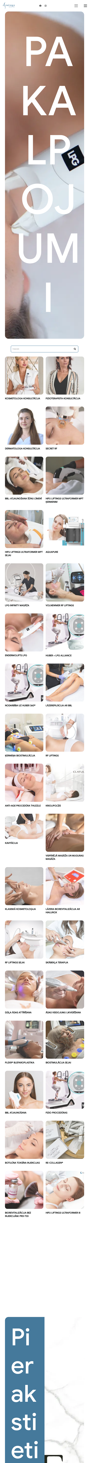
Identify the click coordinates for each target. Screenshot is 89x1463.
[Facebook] (40, 6)
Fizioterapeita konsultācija (63, 398)
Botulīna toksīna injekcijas (22, 1162)
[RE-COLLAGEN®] (65, 1140)
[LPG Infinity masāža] (24, 582)
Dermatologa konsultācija (22, 448)
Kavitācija (11, 843)
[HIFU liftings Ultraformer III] (65, 1190)
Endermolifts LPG (16, 655)
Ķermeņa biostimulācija (20, 755)
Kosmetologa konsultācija (22, 398)
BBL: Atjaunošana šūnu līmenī (23, 498)
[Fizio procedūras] (65, 1090)
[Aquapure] (65, 529)
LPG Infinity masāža (17, 605)
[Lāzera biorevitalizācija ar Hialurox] (65, 886)
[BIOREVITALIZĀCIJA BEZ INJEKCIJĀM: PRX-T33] (24, 1190)
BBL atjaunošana (15, 1112)
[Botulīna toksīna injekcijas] (24, 1140)
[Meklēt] (75, 349)
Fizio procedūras (56, 1112)
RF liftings (52, 755)
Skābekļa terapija (57, 962)
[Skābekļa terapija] (65, 939)
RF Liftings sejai (15, 962)
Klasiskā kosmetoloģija (20, 909)
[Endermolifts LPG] (24, 632)
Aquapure (52, 552)
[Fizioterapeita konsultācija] (65, 376)
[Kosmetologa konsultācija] (24, 376)
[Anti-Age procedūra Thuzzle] (24, 783)
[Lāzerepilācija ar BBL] (65, 683)
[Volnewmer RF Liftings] (65, 582)
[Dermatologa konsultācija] (24, 426)
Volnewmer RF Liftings (60, 605)
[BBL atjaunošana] (24, 1090)
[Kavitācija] (24, 826)
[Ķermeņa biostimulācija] (24, 733)
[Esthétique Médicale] (9, 5)
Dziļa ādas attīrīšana (18, 1012)
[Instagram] (46, 6)
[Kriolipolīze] (65, 783)
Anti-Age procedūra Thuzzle (23, 805)
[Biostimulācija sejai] (65, 1040)
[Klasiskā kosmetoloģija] (24, 886)
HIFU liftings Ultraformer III (63, 1212)
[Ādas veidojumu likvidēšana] (65, 990)
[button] (76, 5)
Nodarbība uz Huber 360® (20, 705)
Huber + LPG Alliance (59, 655)
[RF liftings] (65, 733)
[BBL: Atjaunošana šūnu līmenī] (24, 476)
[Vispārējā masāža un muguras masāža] (65, 833)
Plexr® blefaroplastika (19, 1062)
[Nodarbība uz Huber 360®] (24, 683)
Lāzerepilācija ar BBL (59, 705)
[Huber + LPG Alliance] (65, 632)
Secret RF (51, 448)
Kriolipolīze (53, 805)
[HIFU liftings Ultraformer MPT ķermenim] (65, 476)
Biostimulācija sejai (58, 1062)
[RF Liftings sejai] (24, 939)
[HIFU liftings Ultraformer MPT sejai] (24, 529)
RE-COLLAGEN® (54, 1162)
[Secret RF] (65, 426)
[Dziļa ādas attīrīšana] (24, 990)
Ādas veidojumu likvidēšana (63, 1012)
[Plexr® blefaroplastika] (24, 1040)
